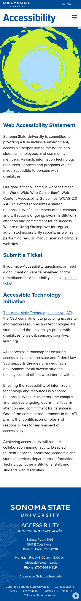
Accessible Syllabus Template (40, 576)
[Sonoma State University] (16, 4)
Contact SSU (63, 587)
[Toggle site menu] (74, 17)
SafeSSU (49, 591)
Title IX (64, 591)
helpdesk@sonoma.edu (40, 562)
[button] (75, 595)
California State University (40, 595)
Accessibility (30, 591)
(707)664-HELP (46, 567)
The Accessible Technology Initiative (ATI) (38, 313)
